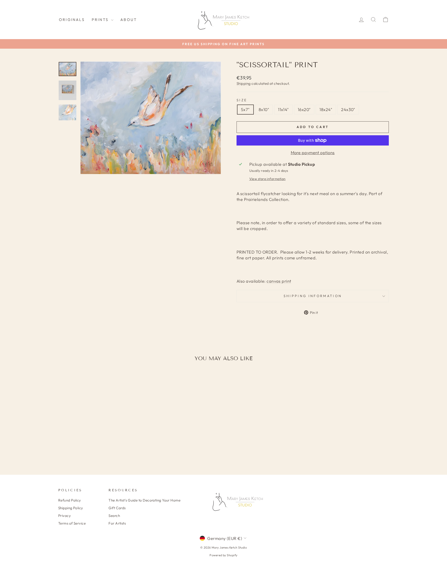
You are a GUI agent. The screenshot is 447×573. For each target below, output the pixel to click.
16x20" (304, 109)
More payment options (313, 152)
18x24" (325, 109)
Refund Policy (69, 500)
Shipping (244, 83)
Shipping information (313, 296)
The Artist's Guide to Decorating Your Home (144, 500)
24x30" (348, 109)
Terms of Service (72, 523)
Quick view (97, 430)
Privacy (64, 515)
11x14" (283, 109)
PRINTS (101, 19)
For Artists (117, 523)
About (128, 19)
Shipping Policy (70, 508)
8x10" (264, 109)
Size (242, 100)
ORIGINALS (72, 19)
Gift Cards (117, 508)
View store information (267, 179)
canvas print (279, 281)
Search (114, 515)
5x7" (245, 109)
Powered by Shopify (223, 555)
